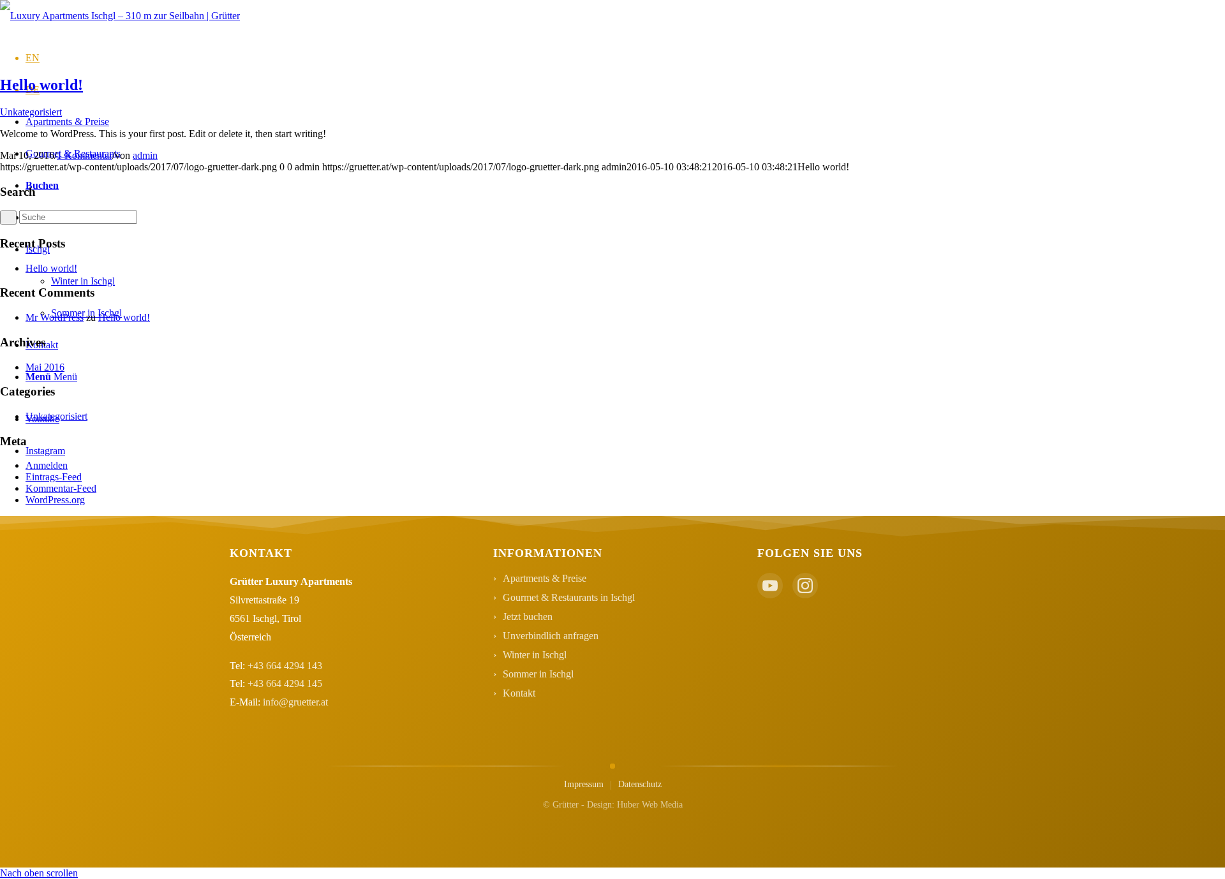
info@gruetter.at (295, 702)
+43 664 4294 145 (285, 683)
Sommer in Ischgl (538, 673)
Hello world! (41, 85)
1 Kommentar (84, 155)
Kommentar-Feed (61, 488)
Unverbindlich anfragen (550, 635)
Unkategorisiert (31, 112)
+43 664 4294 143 (285, 665)
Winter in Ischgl (535, 654)
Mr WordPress (55, 317)
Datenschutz (640, 784)
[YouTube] (770, 585)
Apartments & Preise (544, 578)
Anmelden (47, 465)
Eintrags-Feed (54, 476)
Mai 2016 (45, 367)
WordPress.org (55, 499)
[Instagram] (805, 585)
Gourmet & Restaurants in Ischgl (569, 597)
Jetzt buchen (528, 616)
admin (145, 155)
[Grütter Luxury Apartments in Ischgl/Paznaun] (120, 15)
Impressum (584, 784)
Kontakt (519, 693)
